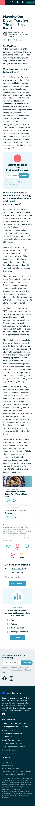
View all (7, 757)
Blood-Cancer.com (10, 753)
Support (17, 547)
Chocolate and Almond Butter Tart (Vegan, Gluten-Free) (17, 493)
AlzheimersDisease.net (12, 733)
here (10, 540)
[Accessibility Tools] (17, 2)
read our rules (18, 568)
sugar (5, 288)
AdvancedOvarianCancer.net (15, 727)
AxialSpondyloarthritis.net (13, 747)
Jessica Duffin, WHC (16, 32)
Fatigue (14, 624)
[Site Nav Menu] (8, 2)
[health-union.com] (11, 694)
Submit (17, 638)
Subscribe (30, 2)
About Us (5, 763)
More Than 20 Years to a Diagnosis (15, 511)
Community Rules (8, 774)
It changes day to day (19, 632)
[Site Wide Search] (12, 2)
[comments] (14, 500)
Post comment (17, 583)
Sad (25, 547)
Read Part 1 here (10, 46)
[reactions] (20, 40)
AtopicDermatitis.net (11, 740)
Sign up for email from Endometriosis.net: (17, 167)
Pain (12, 620)
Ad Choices (21, 774)
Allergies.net (7, 730)
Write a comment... (12, 577)
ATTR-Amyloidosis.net (12, 743)
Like (7, 547)
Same (21, 555)
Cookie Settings (25, 771)
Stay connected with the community (14, 656)
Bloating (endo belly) (19, 628)
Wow (11, 555)
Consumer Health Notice (11, 768)
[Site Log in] (22, 2)
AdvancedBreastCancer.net (14, 723)
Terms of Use (12, 184)
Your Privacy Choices (10, 771)
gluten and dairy (10, 224)
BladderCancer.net (10, 750)
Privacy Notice (22, 182)
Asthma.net (7, 737)
